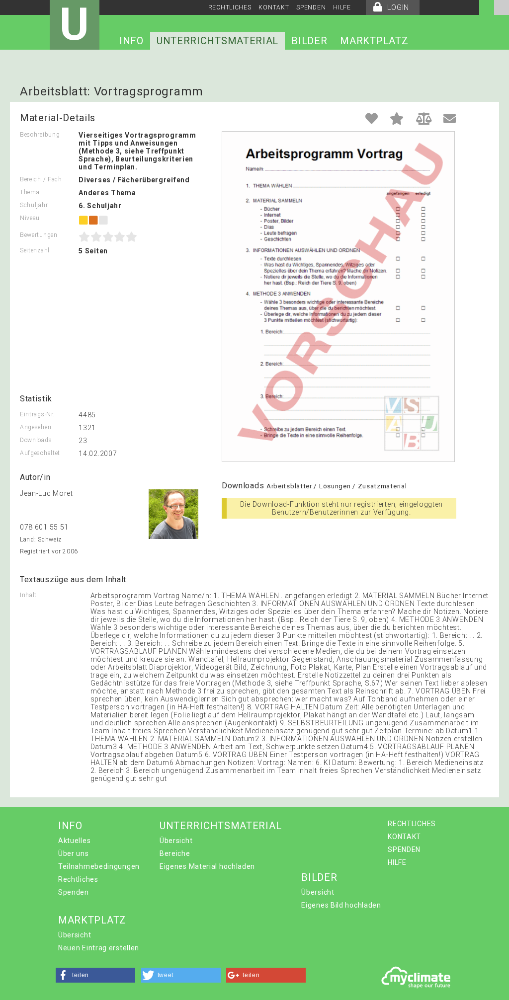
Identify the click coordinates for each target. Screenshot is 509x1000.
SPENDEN (311, 7)
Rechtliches (78, 879)
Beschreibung (40, 134)
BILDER (309, 41)
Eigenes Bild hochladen (341, 905)
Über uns (73, 853)
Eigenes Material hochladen (207, 866)
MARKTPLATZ (374, 41)
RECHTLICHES (230, 7)
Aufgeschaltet (40, 453)
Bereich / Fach (41, 179)
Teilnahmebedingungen (99, 866)
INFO (131, 41)
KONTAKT (273, 7)
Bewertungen (39, 234)
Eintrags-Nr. (37, 414)
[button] (95, 975)
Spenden (73, 892)
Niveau (30, 218)
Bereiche (175, 853)
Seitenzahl (35, 250)
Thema (30, 192)
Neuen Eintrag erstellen (98, 948)
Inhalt (28, 595)
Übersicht (176, 841)
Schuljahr (34, 205)
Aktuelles (74, 841)
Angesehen (35, 427)
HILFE (342, 7)
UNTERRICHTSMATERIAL (217, 41)
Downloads (36, 440)
